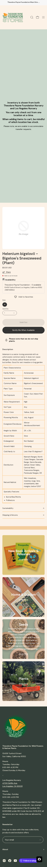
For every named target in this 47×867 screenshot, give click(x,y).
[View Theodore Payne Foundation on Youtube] (15, 860)
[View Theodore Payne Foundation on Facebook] (10, 860)
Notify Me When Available (23, 330)
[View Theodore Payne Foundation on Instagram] (4, 860)
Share (8, 272)
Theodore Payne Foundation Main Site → (23, 2)
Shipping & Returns (10, 515)
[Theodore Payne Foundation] (12, 17)
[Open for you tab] (39, 859)
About (5, 849)
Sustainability (7, 508)
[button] (31, 17)
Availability (10, 280)
